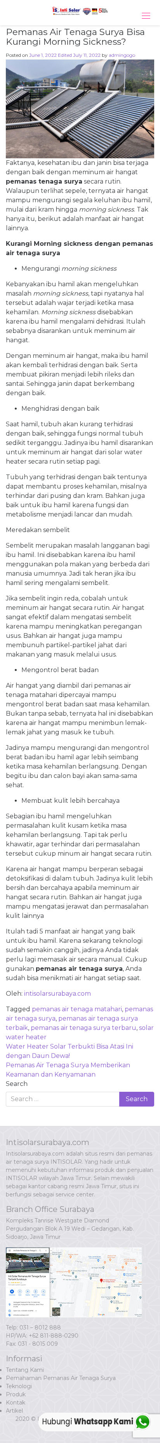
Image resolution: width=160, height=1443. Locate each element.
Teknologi (19, 1386)
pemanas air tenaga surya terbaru (83, 1027)
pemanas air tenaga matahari (77, 1009)
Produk (16, 1394)
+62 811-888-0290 (53, 1335)
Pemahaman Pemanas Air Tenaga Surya (61, 1378)
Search (17, 1084)
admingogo (122, 55)
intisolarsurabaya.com (57, 993)
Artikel (14, 1410)
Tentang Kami (25, 1369)
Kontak (15, 1402)
